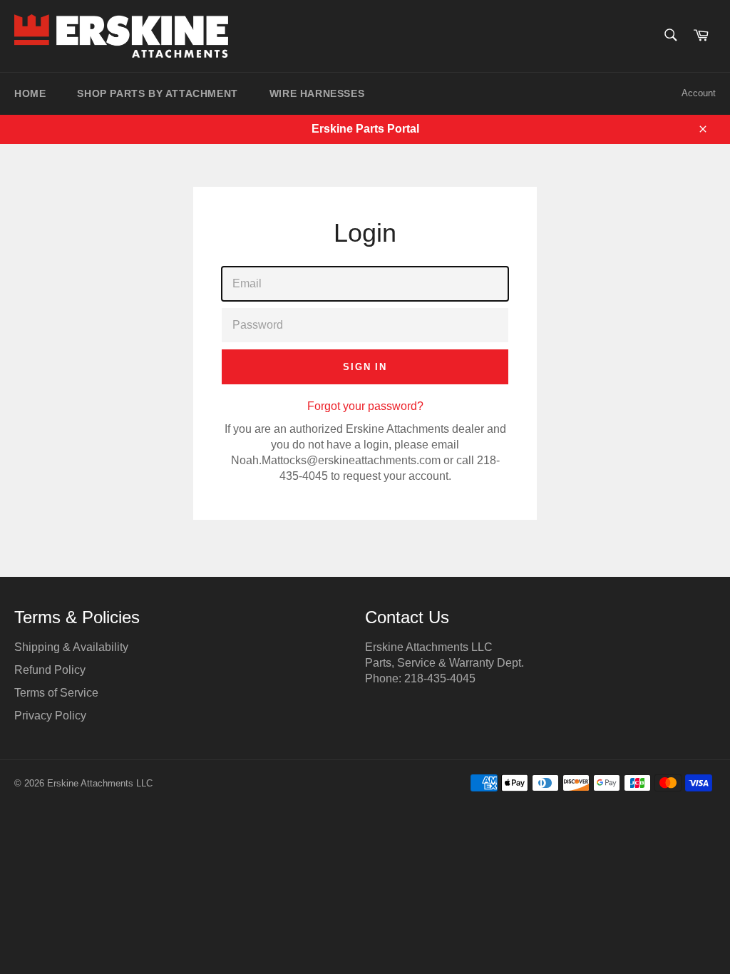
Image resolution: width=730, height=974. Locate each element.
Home (30, 93)
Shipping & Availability (71, 647)
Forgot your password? (365, 406)
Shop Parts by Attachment (157, 93)
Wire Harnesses (316, 93)
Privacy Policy (50, 715)
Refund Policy (50, 670)
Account (699, 93)
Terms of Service (56, 693)
